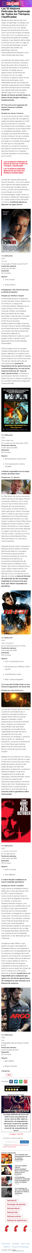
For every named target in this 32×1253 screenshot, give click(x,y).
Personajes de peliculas (16, 1204)
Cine (9, 1075)
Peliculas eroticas (14, 1216)
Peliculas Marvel (13, 1208)
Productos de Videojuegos (20, 1247)
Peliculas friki (12, 1212)
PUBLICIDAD (5, 1244)
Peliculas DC (12, 1200)
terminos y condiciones (19, 1145)
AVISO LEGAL (25, 1244)
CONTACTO (6, 1247)
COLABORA (15, 1244)
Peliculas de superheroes (17, 1220)
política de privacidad (9, 1147)
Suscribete (24, 1142)
